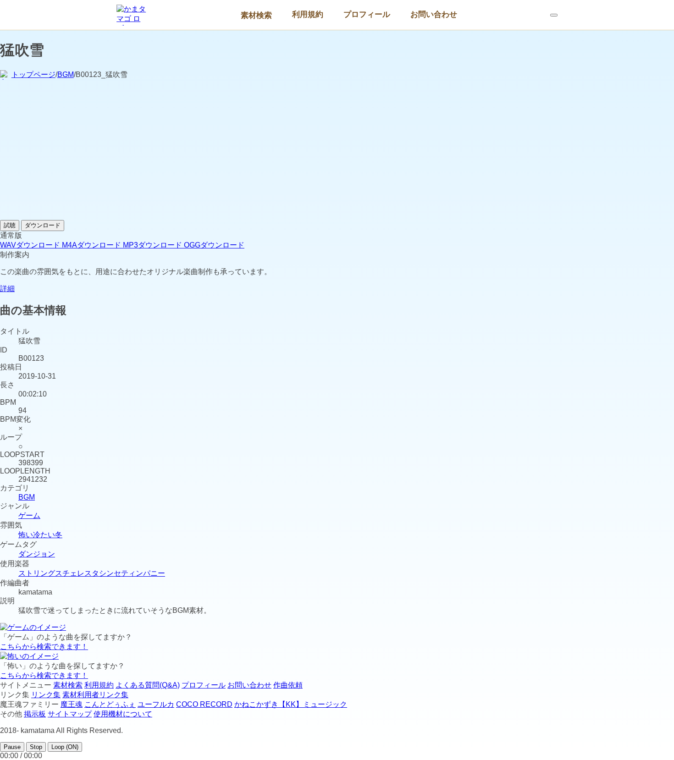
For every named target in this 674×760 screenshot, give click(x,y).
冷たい (44, 535)
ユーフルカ (156, 704)
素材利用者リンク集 (95, 695)
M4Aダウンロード (92, 245)
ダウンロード (43, 225)
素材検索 (256, 15)
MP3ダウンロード (153, 245)
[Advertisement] (337, 151)
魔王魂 (72, 704)
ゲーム (29, 515)
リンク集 (46, 695)
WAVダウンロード (31, 245)
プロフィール (366, 14)
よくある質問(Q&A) (148, 685)
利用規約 (307, 14)
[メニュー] (554, 15)
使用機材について (123, 714)
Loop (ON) (64, 746)
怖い (25, 535)
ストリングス (40, 573)
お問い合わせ (433, 14)
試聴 (10, 225)
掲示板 (35, 714)
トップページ (33, 74)
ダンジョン (36, 554)
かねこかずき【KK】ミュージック (290, 704)
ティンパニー (143, 573)
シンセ (110, 573)
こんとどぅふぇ (110, 704)
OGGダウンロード (214, 245)
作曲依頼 (288, 685)
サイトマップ (70, 714)
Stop (36, 746)
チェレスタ (80, 573)
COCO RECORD (204, 704)
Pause (12, 746)
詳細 (7, 288)
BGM (65, 74)
